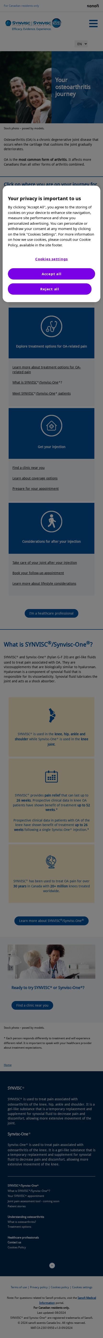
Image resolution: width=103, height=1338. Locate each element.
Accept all (52, 273)
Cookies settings (51, 258)
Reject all (49, 288)
